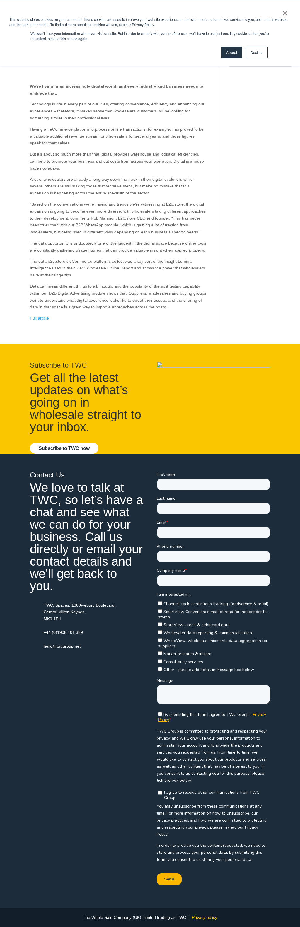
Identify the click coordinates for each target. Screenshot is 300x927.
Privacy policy (204, 917)
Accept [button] (231, 52)
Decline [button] (256, 52)
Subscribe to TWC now (64, 448)
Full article (39, 318)
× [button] (285, 11)
